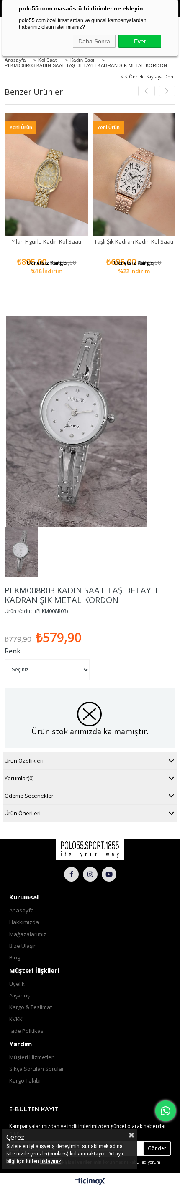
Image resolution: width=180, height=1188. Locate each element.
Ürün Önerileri (23, 813)
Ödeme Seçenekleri (30, 795)
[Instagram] (90, 874)
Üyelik (17, 983)
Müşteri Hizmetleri (32, 1057)
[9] (90, 849)
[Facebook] (71, 874)
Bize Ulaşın (23, 945)
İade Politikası (27, 1031)
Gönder (157, 1148)
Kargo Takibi (25, 1080)
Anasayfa (21, 910)
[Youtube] (109, 874)
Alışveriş (19, 995)
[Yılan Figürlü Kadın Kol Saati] (46, 174)
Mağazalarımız (27, 934)
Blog (14, 957)
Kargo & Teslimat (30, 1007)
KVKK (16, 1019)
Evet (140, 41)
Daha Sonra (94, 41)
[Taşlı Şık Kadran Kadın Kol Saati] (134, 174)
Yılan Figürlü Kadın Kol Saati (46, 241)
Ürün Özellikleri (24, 760)
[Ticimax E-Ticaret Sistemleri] (90, 1182)
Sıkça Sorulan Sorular (36, 1068)
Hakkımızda (24, 922)
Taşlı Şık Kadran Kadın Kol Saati (133, 241)
